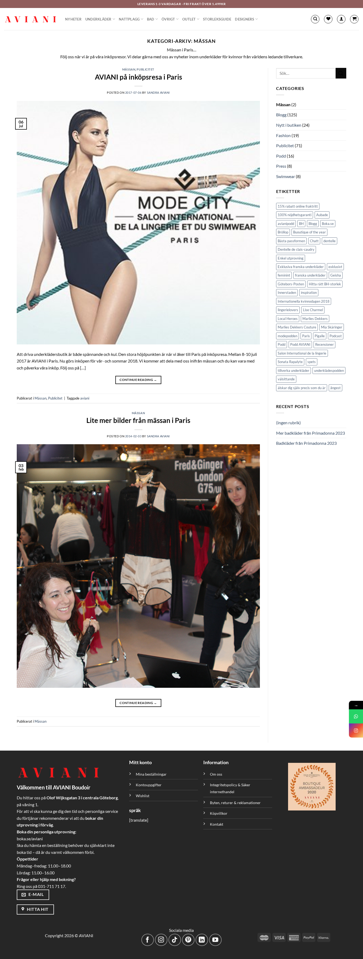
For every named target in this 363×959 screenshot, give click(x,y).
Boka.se (328, 223)
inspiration (309, 292)
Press (281, 165)
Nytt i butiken (288, 124)
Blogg (281, 114)
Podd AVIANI (300, 344)
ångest (335, 388)
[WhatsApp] (356, 716)
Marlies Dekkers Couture (297, 327)
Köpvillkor (218, 813)
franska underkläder (310, 275)
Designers (244, 19)
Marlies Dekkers (315, 318)
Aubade (322, 215)
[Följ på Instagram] (161, 940)
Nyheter (73, 19)
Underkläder (98, 19)
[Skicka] (341, 73)
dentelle (329, 241)
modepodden (287, 336)
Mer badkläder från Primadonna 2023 (310, 432)
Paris (306, 336)
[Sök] (315, 19)
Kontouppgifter (149, 785)
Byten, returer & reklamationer (235, 802)
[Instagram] (356, 730)
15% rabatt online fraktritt (298, 206)
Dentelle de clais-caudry (296, 249)
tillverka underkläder (293, 370)
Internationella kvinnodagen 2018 (304, 301)
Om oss (216, 774)
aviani (84, 398)
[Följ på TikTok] (174, 940)
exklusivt (335, 267)
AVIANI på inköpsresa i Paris (138, 77)
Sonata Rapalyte (290, 362)
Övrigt (168, 19)
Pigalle (320, 336)
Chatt (314, 241)
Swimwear (285, 176)
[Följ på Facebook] (147, 940)
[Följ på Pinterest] (188, 940)
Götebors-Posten (291, 284)
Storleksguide (217, 19)
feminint (284, 275)
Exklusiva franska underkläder (301, 267)
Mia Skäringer (331, 327)
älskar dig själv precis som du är (302, 388)
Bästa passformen (291, 241)
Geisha (335, 275)
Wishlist (142, 795)
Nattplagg (129, 19)
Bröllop (283, 232)
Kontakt (216, 824)
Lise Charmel (313, 310)
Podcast (336, 336)
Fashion (283, 135)
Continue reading (138, 380)
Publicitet (145, 69)
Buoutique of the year (309, 232)
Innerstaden (287, 292)
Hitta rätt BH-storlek (325, 284)
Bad (150, 19)
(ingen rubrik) (288, 422)
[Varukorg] (354, 19)
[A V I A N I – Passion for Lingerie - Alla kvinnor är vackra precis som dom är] (30, 19)
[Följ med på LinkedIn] (202, 940)
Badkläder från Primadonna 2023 (306, 443)
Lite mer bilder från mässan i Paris (138, 420)
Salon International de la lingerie (302, 353)
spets (311, 362)
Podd (281, 155)
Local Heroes (288, 318)
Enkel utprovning (290, 258)
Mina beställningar (151, 774)
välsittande (286, 379)
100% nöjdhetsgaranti (294, 215)
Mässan (128, 69)
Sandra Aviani (158, 92)
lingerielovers (288, 310)
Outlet (189, 19)
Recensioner (324, 344)
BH (301, 223)
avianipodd (286, 223)
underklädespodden (329, 370)
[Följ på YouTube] (215, 940)
